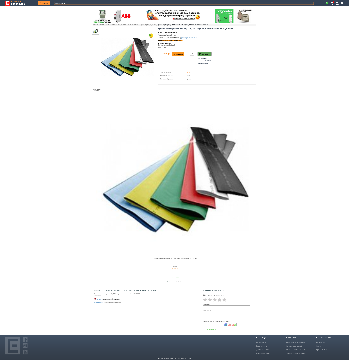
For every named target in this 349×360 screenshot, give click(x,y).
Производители (321, 350)
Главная (95, 25)
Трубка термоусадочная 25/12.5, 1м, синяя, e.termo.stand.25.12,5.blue (175, 258)
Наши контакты (261, 346)
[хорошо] (219, 300)
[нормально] (215, 300)
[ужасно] (205, 300)
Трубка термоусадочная (148, 25)
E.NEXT (99, 299)
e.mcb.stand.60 (98, 302)
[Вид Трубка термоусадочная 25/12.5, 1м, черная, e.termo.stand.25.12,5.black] (99, 31)
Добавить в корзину (206, 53)
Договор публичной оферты (296, 353)
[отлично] (224, 300)
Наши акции (320, 342)
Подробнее (175, 278)
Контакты (320, 3)
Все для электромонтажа (108, 25)
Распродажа (33, 3)
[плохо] (210, 300)
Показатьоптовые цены (178, 53)
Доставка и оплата (262, 350)
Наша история (261, 342)
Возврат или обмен (262, 353)
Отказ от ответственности (295, 350)
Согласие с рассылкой (294, 346)
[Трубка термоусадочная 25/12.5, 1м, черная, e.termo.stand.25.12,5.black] (127, 56)
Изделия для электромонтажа (128, 25)
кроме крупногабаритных (189, 38)
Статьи (318, 346)
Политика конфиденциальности (297, 342)
